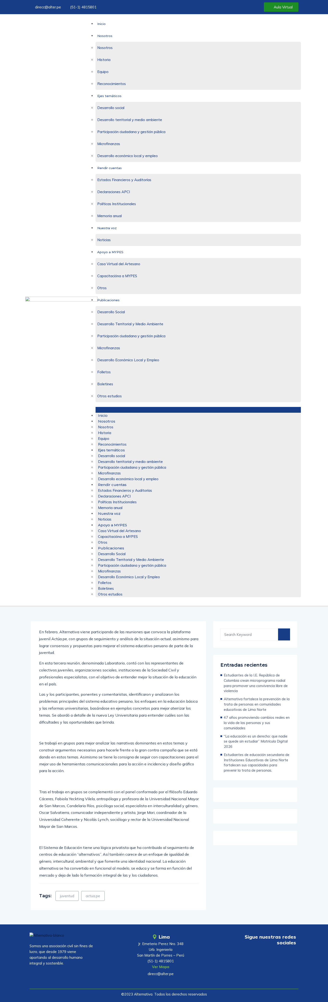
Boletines (105, 384)
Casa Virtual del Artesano (118, 264)
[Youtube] (262, 956)
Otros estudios (109, 396)
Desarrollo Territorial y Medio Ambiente (130, 324)
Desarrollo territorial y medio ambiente (129, 119)
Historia (103, 59)
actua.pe (93, 896)
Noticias (104, 240)
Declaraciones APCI (113, 192)
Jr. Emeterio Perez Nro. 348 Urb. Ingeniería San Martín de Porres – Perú (160, 949)
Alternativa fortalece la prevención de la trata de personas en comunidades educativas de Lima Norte (257, 704)
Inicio (101, 24)
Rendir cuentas (109, 168)
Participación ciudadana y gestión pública (131, 131)
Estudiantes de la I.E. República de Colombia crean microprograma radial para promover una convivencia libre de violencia (256, 683)
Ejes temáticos (109, 96)
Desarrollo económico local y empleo (127, 156)
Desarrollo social (110, 107)
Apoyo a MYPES (110, 252)
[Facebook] (276, 956)
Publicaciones (108, 300)
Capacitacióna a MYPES (117, 276)
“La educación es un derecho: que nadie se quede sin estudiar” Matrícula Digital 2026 (256, 741)
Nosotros (104, 36)
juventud (67, 896)
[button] (198, 410)
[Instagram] (290, 956)
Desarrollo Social (111, 312)
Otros (102, 288)
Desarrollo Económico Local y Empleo (128, 360)
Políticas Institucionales (116, 204)
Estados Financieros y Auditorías (124, 180)
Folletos (104, 372)
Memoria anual (109, 216)
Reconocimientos (111, 83)
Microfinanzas (108, 143)
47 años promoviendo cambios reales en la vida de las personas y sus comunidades (257, 722)
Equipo (103, 71)
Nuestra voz (107, 228)
